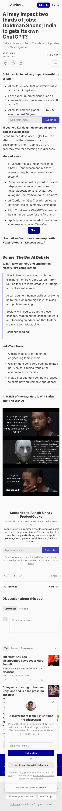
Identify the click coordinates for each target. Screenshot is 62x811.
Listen (55, 54)
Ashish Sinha (9, 53)
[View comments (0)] (13, 63)
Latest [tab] (14, 648)
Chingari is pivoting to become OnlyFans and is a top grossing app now (23, 691)
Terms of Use (46, 557)
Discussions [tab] (27, 648)
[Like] (6, 63)
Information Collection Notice (33, 560)
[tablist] (16, 609)
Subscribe (44, 5)
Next (51, 586)
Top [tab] (6, 648)
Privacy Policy (36, 778)
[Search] (56, 648)
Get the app (46, 796)
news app (35, 242)
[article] (31, 668)
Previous (12, 586)
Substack (15, 804)
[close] (52, 702)
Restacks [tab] (23, 608)
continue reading (18, 331)
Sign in (55, 5)
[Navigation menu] (5, 5)
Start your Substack (23, 796)
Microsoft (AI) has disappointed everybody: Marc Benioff (23, 660)
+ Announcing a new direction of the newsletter (22, 670)
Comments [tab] (10, 608)
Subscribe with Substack (33, 765)
